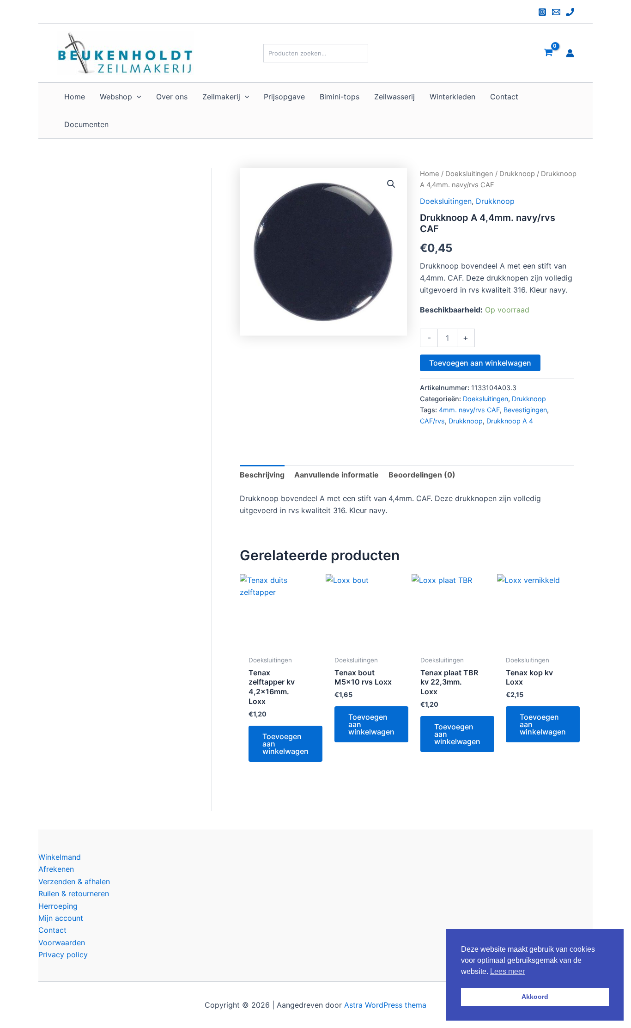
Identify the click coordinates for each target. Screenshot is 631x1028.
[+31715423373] (570, 12)
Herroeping (58, 906)
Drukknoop (517, 174)
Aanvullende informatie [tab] (336, 474)
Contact (52, 930)
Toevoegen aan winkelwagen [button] (285, 744)
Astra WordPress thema (385, 1005)
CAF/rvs (432, 421)
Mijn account (60, 918)
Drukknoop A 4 (509, 421)
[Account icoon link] (570, 53)
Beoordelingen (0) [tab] (421, 474)
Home (429, 174)
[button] (136, 96)
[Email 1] (556, 12)
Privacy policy (63, 954)
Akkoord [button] (535, 996)
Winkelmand (59, 857)
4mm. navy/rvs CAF (469, 410)
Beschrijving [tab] (262, 474)
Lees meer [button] (507, 971)
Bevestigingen (525, 410)
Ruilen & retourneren (73, 893)
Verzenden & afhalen (74, 881)
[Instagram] (542, 12)
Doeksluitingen (469, 174)
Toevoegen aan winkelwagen (480, 362)
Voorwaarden (61, 942)
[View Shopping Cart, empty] (548, 53)
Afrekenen (56, 869)
